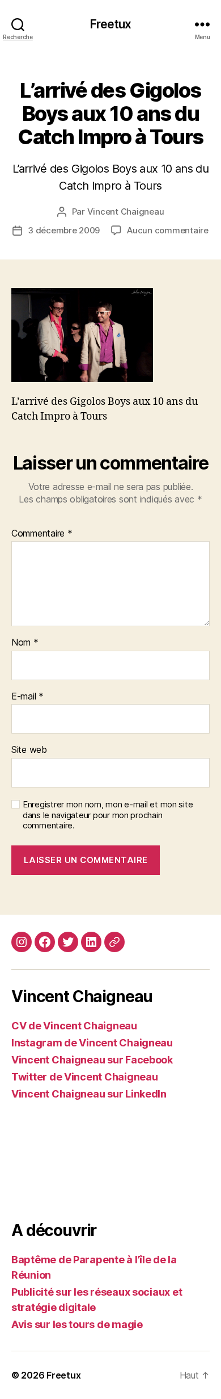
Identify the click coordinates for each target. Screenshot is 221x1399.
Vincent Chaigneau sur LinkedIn (89, 1094)
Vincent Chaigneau (125, 211)
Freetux (110, 24)
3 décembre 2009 (64, 230)
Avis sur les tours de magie (77, 1324)
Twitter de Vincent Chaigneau (84, 1077)
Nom (25, 643)
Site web (29, 750)
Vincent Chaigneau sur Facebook (92, 1060)
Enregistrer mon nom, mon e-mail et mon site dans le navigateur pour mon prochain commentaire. (108, 815)
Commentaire (42, 534)
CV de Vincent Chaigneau (74, 1026)
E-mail (27, 697)
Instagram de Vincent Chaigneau (92, 1043)
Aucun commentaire (168, 230)
